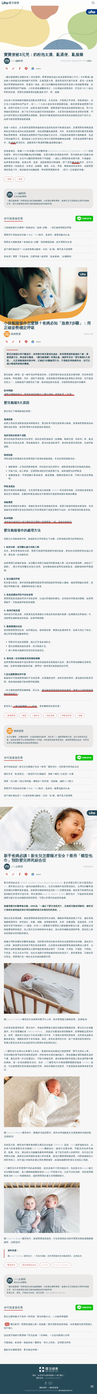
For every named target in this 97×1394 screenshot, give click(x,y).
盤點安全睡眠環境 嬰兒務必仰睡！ (21, 1349)
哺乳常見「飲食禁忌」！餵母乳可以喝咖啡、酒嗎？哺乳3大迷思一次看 (39, 774)
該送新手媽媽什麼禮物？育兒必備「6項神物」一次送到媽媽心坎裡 (36, 1335)
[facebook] (46, 1384)
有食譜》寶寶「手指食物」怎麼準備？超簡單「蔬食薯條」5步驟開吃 (38, 256)
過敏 (81, 715)
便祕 (13, 142)
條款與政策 (54, 1387)
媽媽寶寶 (16, 334)
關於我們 (43, 1387)
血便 (21, 179)
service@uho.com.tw (53, 1378)
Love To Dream (62, 1264)
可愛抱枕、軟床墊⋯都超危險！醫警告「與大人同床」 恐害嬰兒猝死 (37, 1342)
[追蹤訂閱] (32, 68)
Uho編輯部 (17, 61)
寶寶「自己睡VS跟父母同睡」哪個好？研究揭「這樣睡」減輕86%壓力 (38, 781)
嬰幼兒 (37, 715)
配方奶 (75, 162)
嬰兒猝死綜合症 (29, 1264)
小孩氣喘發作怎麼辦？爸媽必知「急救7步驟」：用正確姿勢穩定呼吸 (37, 227)
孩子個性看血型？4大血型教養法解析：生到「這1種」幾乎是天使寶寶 (38, 249)
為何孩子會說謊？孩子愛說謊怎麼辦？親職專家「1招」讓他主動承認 (38, 521)
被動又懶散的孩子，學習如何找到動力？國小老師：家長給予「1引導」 (39, 394)
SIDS (45, 1264)
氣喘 (25, 715)
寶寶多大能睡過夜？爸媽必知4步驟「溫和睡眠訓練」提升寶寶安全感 (38, 242)
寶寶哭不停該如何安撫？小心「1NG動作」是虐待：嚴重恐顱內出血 (37, 234)
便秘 (9, 179)
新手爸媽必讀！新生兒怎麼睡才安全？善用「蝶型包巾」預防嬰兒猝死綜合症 (41, 766)
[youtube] (50, 1383)
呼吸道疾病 (67, 715)
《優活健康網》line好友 (25, 706)
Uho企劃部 (17, 866)
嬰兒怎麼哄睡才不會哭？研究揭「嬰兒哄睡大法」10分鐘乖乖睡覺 (36, 1316)
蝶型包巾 (11, 1264)
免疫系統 (51, 715)
